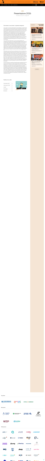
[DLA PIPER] (36, 437)
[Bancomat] (36, 432)
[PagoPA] (4, 455)
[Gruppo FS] (38, 413)
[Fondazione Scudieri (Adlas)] (36, 443)
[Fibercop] (20, 443)
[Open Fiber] (36, 449)
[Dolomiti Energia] (4, 443)
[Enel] (17, 402)
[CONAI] (20, 437)
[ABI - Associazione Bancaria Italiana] (4, 432)
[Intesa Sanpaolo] (28, 402)
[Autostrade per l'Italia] (28, 413)
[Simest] (36, 455)
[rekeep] (12, 455)
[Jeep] (20, 449)
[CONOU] (28, 437)
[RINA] (20, 455)
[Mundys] (17, 421)
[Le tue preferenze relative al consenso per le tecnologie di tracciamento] (43, 459)
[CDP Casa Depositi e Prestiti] (4, 437)
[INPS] (12, 449)
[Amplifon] (28, 432)
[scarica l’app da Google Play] (18, 88)
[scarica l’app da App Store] (23, 88)
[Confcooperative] (6, 402)
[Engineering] (12, 443)
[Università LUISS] (28, 449)
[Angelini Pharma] (6, 413)
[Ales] (20, 432)
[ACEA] (12, 432)
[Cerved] (12, 437)
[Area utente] (36, 5)
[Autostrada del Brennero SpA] (17, 413)
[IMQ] (4, 449)
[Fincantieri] (28, 443)
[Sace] (28, 455)
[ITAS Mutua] (6, 421)
